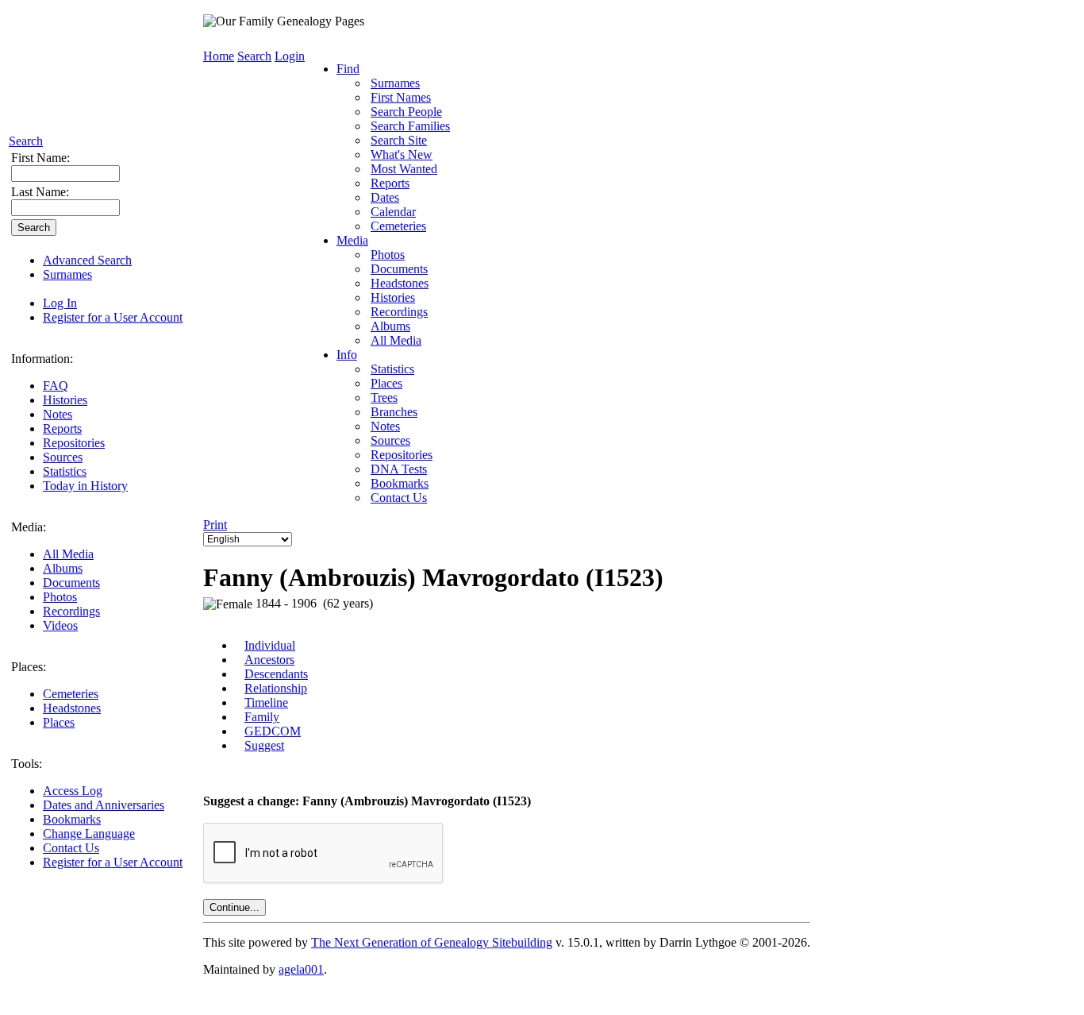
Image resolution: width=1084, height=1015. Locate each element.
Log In (60, 303)
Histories (65, 400)
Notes (57, 414)
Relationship (275, 688)
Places (59, 722)
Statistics (64, 471)
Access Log (72, 790)
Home (218, 56)
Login (290, 56)
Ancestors (269, 659)
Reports (62, 428)
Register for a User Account (113, 317)
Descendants (276, 674)
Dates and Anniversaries (103, 805)
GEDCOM (272, 731)
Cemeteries (70, 693)
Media (352, 240)
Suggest (264, 745)
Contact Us (71, 848)
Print (215, 524)
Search (26, 141)
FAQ (55, 385)
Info (346, 354)
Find (347, 68)
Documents (71, 582)
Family (261, 717)
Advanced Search (87, 260)
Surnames (67, 274)
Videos (60, 625)
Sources (63, 457)
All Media (68, 554)
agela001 (301, 969)
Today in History (85, 485)
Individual (269, 645)
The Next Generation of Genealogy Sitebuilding (431, 942)
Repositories (74, 443)
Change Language (89, 833)
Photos (60, 597)
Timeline (266, 702)
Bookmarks (72, 819)
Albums (63, 568)
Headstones (72, 708)
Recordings (71, 611)
